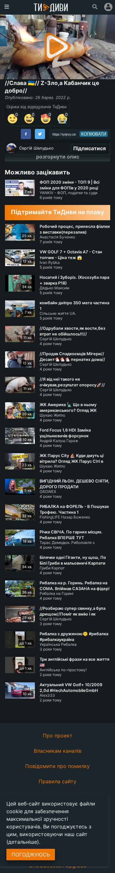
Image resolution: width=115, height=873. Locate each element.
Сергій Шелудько (36, 148)
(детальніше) (22, 842)
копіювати (93, 134)
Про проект (58, 735)
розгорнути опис (57, 156)
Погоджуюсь (31, 854)
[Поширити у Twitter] (40, 134)
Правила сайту (57, 781)
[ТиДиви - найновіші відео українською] (50, 8)
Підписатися (89, 148)
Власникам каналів (57, 751)
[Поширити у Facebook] (26, 134)
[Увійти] (108, 7)
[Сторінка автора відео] (11, 148)
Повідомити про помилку (57, 766)
